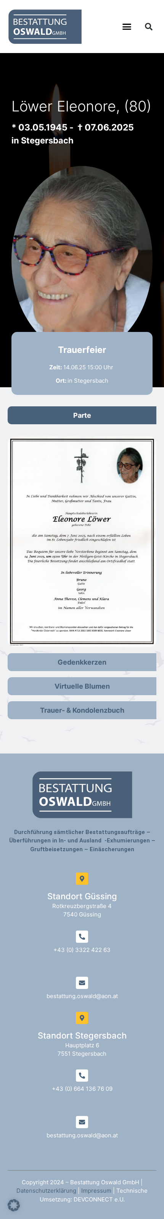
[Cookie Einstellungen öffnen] (14, 1209)
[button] (127, 26)
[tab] (82, 415)
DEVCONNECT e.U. (99, 1199)
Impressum (96, 1190)
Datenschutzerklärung (46, 1190)
